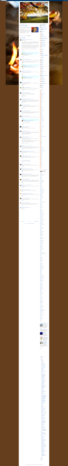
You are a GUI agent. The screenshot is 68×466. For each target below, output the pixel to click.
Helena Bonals (42, 117)
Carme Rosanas (23, 39)
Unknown (42, 149)
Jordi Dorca (42, 123)
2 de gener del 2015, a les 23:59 (26, 179)
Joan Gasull (41, 242)
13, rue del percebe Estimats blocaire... (43, 420)
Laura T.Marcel (41, 252)
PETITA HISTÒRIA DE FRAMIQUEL (43, 398)
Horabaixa (41, 232)
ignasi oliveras (41, 234)
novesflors (23, 164)
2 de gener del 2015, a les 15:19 (30, 151)
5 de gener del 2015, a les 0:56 (30, 193)
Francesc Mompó (42, 224)
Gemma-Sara (41, 227)
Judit (40, 250)
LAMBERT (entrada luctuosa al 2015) (43, 400)
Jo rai (40, 239)
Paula (22, 92)
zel (40, 321)
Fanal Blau (41, 219)
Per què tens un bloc (43, 385)
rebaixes (41, 164)
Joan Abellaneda (41, 240)
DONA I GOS (42, 442)
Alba (40, 178)
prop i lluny (42, 416)
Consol (41, 102)
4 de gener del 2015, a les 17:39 (29, 77)
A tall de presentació (42, 174)
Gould (40, 230)
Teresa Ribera (41, 307)
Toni (40, 308)
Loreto (40, 258)
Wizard (40, 317)
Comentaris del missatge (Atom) (31, 223)
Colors (41, 431)
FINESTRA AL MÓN (43, 433)
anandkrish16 (35, 464)
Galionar (41, 225)
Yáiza (40, 320)
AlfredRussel (42, 94)
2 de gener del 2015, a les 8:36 (27, 126)
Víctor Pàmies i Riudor (24, 193)
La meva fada (42, 369)
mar (40, 262)
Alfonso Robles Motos (43, 93)
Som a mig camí (43, 417)
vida (40, 314)
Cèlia (41, 100)
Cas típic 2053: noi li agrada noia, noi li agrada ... (43, 441)
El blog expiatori (42, 399)
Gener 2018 (41, 228)
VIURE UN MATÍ (43, 406)
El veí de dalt (42, 110)
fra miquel (42, 156)
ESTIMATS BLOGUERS (43, 450)
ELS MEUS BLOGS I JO (43, 445)
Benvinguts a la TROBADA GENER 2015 (45, 333)
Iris (40, 236)
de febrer (42, 362)
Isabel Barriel (41, 237)
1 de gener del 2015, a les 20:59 (27, 87)
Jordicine (41, 247)
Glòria (40, 229)
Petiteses (42, 62)
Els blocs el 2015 (43, 415)
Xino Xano (42, 425)
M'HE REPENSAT (43, 374)
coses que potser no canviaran (43, 443)
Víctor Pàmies (41, 313)
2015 (41, 404)
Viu (40, 316)
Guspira (41, 116)
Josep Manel (41, 248)
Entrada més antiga (36, 221)
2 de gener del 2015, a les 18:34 (27, 164)
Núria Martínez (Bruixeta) (24, 151)
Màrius (41, 129)
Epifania (42, 405)
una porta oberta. (43, 414)
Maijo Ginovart (42, 130)
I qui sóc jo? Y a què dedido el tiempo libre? (43, 395)
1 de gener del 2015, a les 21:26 (26, 92)
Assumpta (42, 96)
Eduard (41, 108)
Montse (41, 135)
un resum (42, 389)
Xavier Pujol (41, 318)
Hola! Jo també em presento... (43, 424)
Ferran (40, 221)
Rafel (41, 142)
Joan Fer (41, 241)
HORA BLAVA (42, 53)
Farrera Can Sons (42, 220)
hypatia (41, 157)
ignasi (41, 158)
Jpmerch (41, 249)
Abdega (41, 175)
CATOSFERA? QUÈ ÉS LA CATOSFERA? (43, 397)
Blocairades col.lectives (43, 439)
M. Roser (42, 128)
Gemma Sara (42, 115)
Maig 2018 (41, 260)
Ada (40, 176)
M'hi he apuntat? (43, 427)
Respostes (23, 52)
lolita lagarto (41, 257)
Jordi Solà (41, 245)
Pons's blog (42, 66)
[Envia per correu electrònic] (27, 35)
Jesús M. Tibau (41, 238)
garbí (40, 226)
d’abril (42, 361)
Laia (40, 251)
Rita (41, 144)
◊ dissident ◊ (42, 151)
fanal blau (23, 126)
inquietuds (41, 235)
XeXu (40, 319)
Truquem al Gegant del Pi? (44, 83)
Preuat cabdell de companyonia (43, 382)
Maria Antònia (41, 265)
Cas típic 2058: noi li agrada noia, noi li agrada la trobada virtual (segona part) (45, 343)
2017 (41, 358)
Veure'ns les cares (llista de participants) (45, 324)
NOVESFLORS (42, 60)
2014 (41, 457)
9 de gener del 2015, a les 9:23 (27, 207)
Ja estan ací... (42, 370)
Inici (29, 221)
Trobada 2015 (42, 388)
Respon (22, 63)
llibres (40, 254)
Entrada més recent (23, 221)
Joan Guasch (42, 121)
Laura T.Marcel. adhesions (42, 253)
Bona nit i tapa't (42, 31)
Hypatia (41, 233)
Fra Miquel (41, 223)
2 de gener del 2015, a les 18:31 (27, 160)
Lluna (40, 255)
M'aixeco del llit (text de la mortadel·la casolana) (45, 337)
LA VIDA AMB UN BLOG (43, 430)
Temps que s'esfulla (43, 426)
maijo (40, 261)
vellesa (40, 312)
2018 (41, 357)
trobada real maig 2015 (42, 310)
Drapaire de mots (42, 107)
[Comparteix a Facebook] (29, 35)
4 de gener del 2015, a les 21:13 (27, 189)
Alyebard (23, 207)
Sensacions (42, 73)
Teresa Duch (41, 306)
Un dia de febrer (42, 428)
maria (24, 53)
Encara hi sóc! (42, 390)
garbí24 (41, 51)
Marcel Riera (41, 263)
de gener (42, 363)
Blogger (42, 464)
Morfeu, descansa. (43, 432)
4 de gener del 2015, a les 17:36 (29, 53)
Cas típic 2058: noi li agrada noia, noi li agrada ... (43, 422)
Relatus (22, 189)
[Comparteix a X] (28, 35)
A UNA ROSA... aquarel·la (42, 451)
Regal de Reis (42, 438)
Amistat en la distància (43, 364)
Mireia (22, 202)
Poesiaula (42, 64)
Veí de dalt (41, 311)
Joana (41, 122)
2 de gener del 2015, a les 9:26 (30, 120)
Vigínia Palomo (41, 315)
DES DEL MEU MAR (43, 40)
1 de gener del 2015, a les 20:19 (28, 39)
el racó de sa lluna (43, 42)
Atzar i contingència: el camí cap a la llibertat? (43, 429)
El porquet (42, 109)
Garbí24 (41, 114)
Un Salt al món (42, 85)
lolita (40, 256)
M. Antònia (41, 259)
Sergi (22, 179)
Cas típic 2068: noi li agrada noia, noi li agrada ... (43, 376)
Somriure (42, 407)
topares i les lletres (43, 79)
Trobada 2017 (41, 309)
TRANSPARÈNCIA (43, 81)
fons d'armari (42, 49)
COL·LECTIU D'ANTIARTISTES (44, 38)
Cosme (41, 103)
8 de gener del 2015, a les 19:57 (26, 202)
